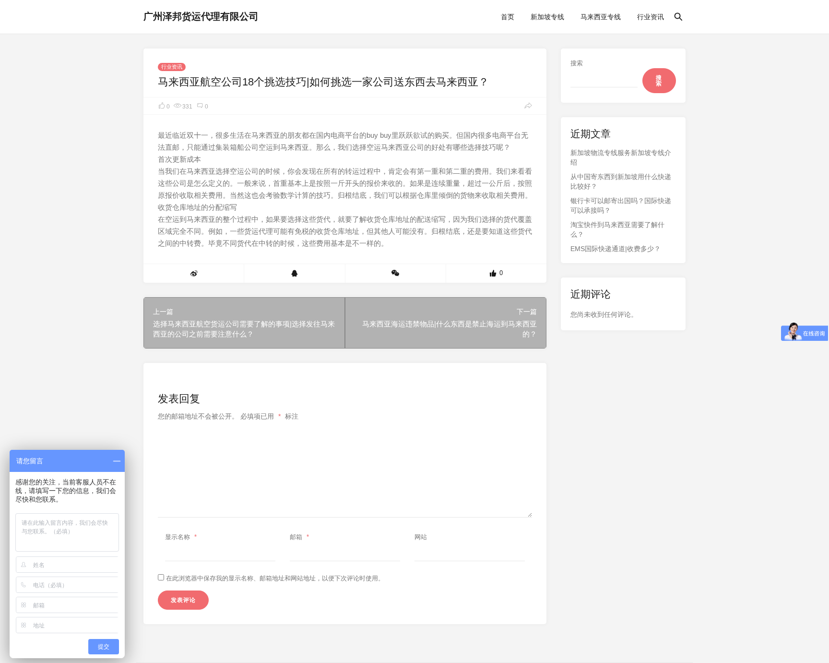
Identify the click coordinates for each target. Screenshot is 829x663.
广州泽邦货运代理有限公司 (201, 16)
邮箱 (299, 537)
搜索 (576, 63)
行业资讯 (650, 17)
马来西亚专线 (600, 17)
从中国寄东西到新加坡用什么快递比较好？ (620, 181)
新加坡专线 (547, 17)
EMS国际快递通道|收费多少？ (615, 249)
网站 (420, 537)
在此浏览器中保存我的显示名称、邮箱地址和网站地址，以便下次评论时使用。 (275, 578)
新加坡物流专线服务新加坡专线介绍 (620, 157)
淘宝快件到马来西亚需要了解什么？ (617, 229)
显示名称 (181, 537)
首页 (507, 17)
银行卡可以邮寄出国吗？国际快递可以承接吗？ (620, 205)
